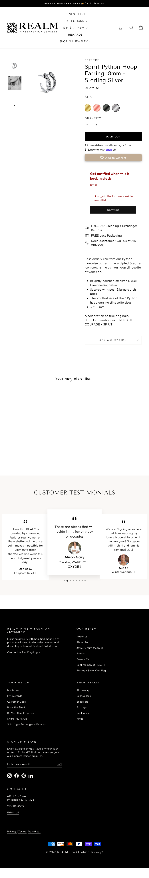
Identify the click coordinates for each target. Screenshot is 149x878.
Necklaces (82, 713)
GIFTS (67, 27)
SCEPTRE (92, 60)
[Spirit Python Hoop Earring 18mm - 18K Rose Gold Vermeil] (19, 449)
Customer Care (16, 701)
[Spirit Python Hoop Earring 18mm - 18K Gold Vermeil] (11, 449)
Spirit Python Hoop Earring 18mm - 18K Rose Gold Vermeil (96, 108)
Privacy (12, 831)
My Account (14, 690)
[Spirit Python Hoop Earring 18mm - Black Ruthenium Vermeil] (26, 449)
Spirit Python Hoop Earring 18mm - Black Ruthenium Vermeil (106, 108)
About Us (81, 636)
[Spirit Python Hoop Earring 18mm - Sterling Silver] (34, 449)
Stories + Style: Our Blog (91, 670)
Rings (79, 718)
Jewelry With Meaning (90, 647)
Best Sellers (83, 695)
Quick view (22, 417)
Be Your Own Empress (20, 713)
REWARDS (75, 34)
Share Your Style (17, 718)
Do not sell (34, 831)
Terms (22, 831)
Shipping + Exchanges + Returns (26, 724)
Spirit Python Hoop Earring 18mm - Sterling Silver (115, 108)
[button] (113, 157)
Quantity (93, 118)
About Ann (82, 642)
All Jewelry (83, 690)
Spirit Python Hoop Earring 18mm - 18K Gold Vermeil (87, 108)
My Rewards (14, 695)
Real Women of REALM (90, 664)
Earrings (81, 707)
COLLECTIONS (74, 21)
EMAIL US (13, 812)
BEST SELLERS (75, 14)
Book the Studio (16, 707)
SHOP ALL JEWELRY (74, 41)
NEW (81, 27)
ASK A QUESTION (113, 340)
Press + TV (82, 659)
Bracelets (82, 701)
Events (80, 653)
